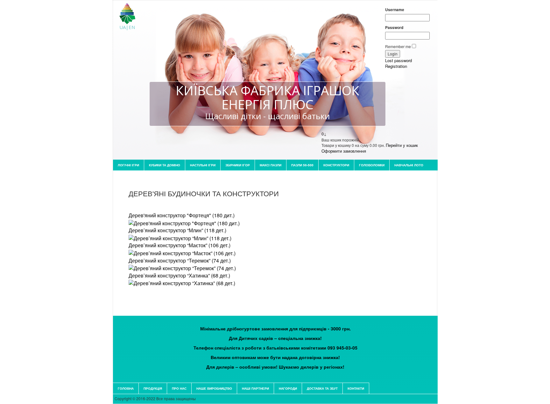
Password (394, 27)
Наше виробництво (214, 388)
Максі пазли (270, 165)
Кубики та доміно (164, 165)
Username (394, 9)
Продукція (153, 388)
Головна (126, 388)
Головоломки (371, 165)
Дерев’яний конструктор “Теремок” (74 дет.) (180, 260)
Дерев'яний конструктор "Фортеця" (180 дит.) (182, 215)
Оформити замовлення (343, 151)
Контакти (356, 388)
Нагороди (288, 388)
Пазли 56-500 (302, 165)
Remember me (398, 46)
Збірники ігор (237, 165)
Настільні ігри (202, 165)
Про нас (179, 388)
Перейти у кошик (402, 145)
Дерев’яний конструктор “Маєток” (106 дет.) (179, 245)
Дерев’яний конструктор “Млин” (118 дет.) (177, 230)
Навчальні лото (408, 165)
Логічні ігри (128, 165)
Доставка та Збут (322, 388)
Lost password (398, 60)
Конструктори (336, 165)
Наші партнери (255, 388)
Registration (396, 66)
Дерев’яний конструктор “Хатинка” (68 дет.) (179, 275)
